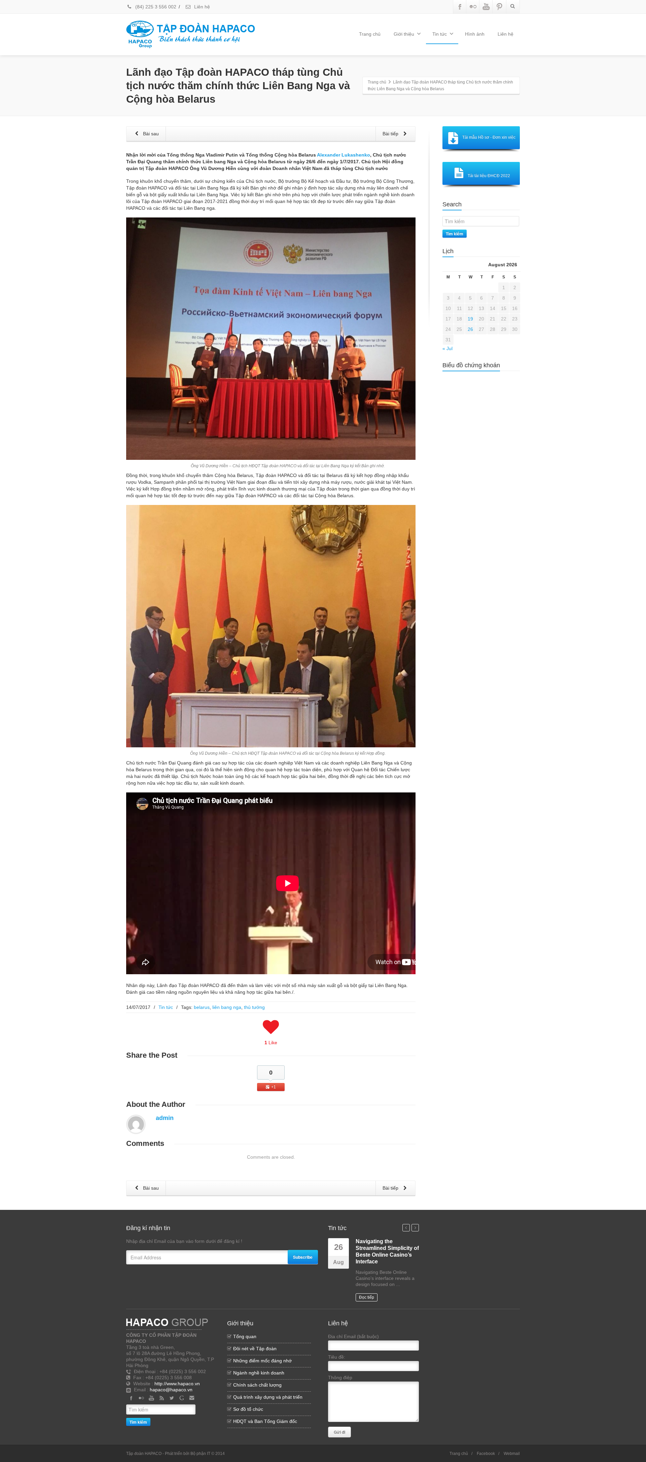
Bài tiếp (391, 133)
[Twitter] (172, 1398)
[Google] (182, 1398)
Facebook (486, 1453)
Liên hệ (201, 6)
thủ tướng (254, 1007)
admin (165, 1118)
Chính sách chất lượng (257, 1385)
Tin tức (439, 34)
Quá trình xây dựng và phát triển (267, 1397)
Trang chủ (370, 34)
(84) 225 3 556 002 (155, 6)
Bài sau (150, 133)
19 (470, 318)
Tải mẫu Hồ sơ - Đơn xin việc (488, 137)
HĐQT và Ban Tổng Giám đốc (265, 1421)
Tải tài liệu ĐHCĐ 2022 (489, 175)
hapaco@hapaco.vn (171, 1389)
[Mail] (192, 1398)
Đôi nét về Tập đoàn (255, 1348)
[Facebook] (460, 6)
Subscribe (303, 1257)
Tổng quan (244, 1336)
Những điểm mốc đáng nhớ (262, 1360)
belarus (202, 1007)
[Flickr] (473, 6)
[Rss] (161, 1398)
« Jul (447, 348)
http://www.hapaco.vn (177, 1383)
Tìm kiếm (454, 234)
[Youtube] (486, 6)
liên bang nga (226, 1007)
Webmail (512, 1453)
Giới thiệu (404, 34)
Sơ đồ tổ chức (248, 1409)
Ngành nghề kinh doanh (258, 1372)
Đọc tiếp (366, 1297)
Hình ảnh (475, 34)
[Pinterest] (499, 6)
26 (470, 329)
